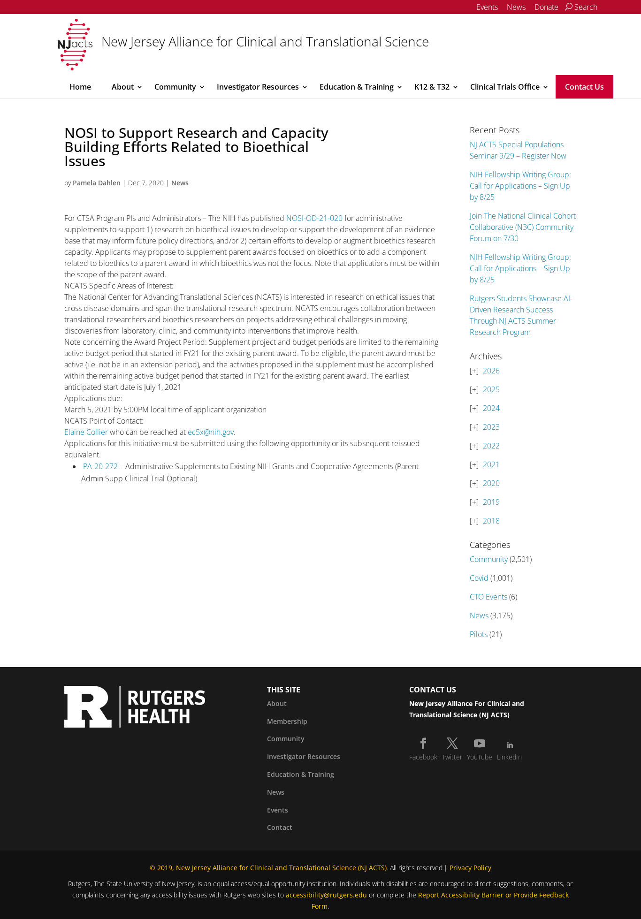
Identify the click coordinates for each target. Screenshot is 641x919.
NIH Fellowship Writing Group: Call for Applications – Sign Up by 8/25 (520, 185)
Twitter (452, 756)
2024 (491, 408)
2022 (491, 446)
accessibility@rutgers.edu (326, 894)
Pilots (479, 634)
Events (487, 7)
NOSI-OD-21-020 (314, 218)
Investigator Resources (258, 87)
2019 (491, 502)
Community (175, 87)
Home (80, 87)
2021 (491, 464)
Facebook (423, 756)
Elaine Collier (86, 432)
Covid (479, 578)
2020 (491, 483)
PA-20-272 (100, 466)
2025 (491, 389)
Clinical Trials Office (505, 87)
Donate (546, 7)
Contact (279, 827)
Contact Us (584, 87)
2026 (491, 370)
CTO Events (488, 597)
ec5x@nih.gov (211, 432)
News (516, 7)
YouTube (479, 756)
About (123, 87)
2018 (491, 521)
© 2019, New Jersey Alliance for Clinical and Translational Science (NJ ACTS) (268, 867)
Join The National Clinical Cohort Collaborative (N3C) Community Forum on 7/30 (523, 227)
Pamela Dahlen (97, 182)
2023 (491, 427)
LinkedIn (509, 756)
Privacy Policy (470, 867)
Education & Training (357, 87)
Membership (287, 721)
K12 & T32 (432, 87)
